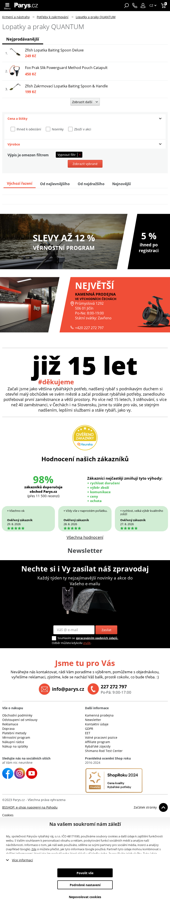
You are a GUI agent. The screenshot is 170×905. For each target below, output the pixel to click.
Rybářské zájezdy (97, 746)
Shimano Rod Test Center (104, 751)
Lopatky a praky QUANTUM (96, 17)
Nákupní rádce (13, 742)
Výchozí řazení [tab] (19, 183)
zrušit (87, 643)
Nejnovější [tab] (121, 183)
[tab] (85, 118)
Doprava (8, 728)
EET (87, 733)
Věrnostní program (16, 737)
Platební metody (14, 733)
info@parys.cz (68, 689)
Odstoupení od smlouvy (19, 720)
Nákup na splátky (15, 746)
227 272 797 (114, 686)
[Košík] (164, 5)
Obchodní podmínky (17, 715)
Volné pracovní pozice (101, 737)
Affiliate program (97, 742)
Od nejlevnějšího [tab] (55, 183)
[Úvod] (26, 5)
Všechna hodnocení (85, 537)
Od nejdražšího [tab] (91, 183)
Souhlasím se (66, 638)
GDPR (89, 728)
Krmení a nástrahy (16, 17)
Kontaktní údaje (96, 724)
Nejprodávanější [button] (22, 39)
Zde (33, 849)
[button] (143, 5)
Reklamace (10, 724)
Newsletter (93, 720)
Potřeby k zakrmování (52, 17)
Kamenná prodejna (99, 715)
